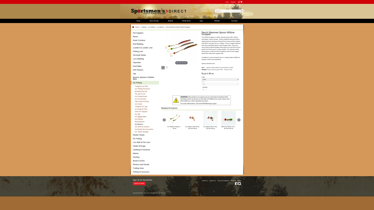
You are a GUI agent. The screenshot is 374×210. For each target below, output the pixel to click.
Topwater (137, 62)
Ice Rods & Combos (142, 127)
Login (227, 2)
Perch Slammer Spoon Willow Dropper (178, 27)
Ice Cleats (138, 104)
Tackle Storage (139, 146)
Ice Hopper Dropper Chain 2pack (174, 126)
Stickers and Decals (141, 164)
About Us (205, 180)
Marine (136, 153)
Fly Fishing (137, 139)
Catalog (143, 27)
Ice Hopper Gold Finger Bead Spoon (192, 126)
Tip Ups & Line (140, 94)
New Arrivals (154, 21)
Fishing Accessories (141, 172)
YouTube (234, 21)
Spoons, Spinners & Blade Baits (143, 78)
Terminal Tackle (139, 55)
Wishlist (217, 21)
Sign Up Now (139, 183)
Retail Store (186, 21)
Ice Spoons (160, 27)
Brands (170, 21)
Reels (135, 37)
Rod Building (138, 44)
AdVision (163, 192)
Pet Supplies (138, 33)
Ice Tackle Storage (141, 132)
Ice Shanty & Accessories (144, 129)
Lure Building (138, 59)
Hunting (136, 157)
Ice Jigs (137, 114)
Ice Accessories (140, 99)
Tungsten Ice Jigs (141, 106)
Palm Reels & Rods (142, 101)
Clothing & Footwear (141, 150)
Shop (138, 21)
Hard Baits (137, 66)
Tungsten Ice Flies (141, 86)
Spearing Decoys (141, 91)
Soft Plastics (138, 70)
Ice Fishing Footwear (142, 89)
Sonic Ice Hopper (141, 111)
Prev (164, 120)
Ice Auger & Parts (141, 109)
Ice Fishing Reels (141, 96)
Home (137, 27)
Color (204, 77)
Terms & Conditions (223, 180)
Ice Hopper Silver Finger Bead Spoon (210, 126)
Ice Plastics (139, 119)
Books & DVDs (139, 161)
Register (233, 2)
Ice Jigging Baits (140, 117)
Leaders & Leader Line (143, 48)
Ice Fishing (151, 27)
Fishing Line (138, 51)
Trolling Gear (138, 168)
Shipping (233, 180)
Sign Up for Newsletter (142, 180)
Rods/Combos (139, 40)
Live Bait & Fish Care (141, 142)
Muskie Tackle (139, 135)
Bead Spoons (140, 122)
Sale (201, 21)
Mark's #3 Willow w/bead (228, 126)
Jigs (134, 74)
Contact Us (212, 180)
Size (203, 81)
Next (238, 120)
